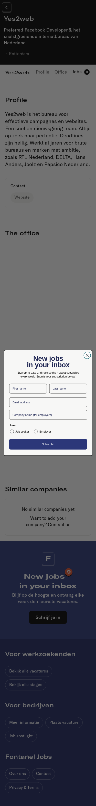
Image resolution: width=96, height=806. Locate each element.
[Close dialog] (87, 354)
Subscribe (47, 444)
